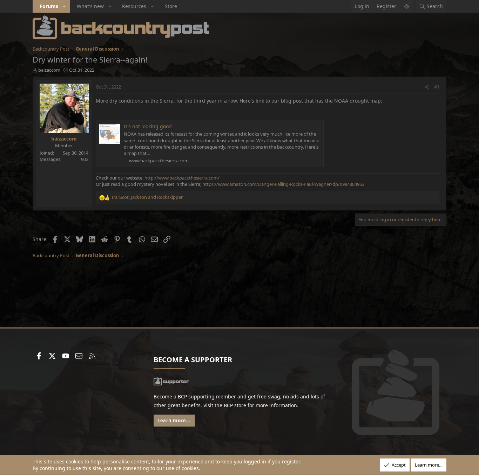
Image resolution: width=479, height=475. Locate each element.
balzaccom (49, 70)
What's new (90, 6)
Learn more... (174, 420)
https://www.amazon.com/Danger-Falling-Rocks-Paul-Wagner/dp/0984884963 (283, 184)
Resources (134, 6)
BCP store (235, 405)
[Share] (427, 87)
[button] (64, 6)
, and (147, 197)
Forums (49, 6)
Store (171, 6)
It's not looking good (148, 126)
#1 (436, 87)
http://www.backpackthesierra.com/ (182, 178)
